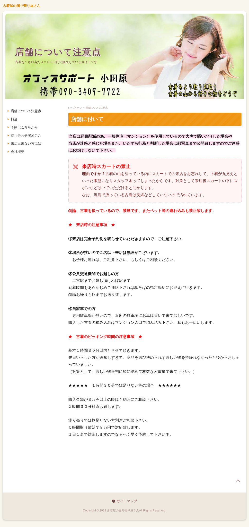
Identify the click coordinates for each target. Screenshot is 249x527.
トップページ (74, 107)
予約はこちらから (24, 127)
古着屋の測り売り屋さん (21, 6)
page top (238, 481)
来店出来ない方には (26, 143)
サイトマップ (127, 501)
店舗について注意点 (58, 52)
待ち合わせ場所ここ (26, 135)
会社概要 (17, 152)
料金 (14, 119)
